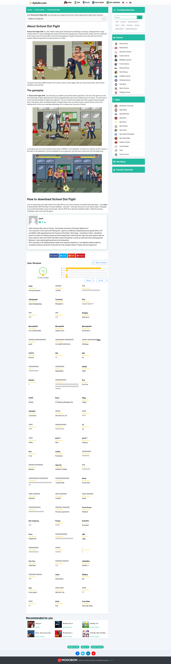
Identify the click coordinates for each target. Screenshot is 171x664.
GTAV (116, 22)
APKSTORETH (119, 29)
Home (30, 10)
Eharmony (130, 25)
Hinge (123, 25)
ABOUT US (85, 647)
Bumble (137, 25)
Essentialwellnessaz (131, 29)
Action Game (40, 10)
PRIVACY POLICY (97, 647)
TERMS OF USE (73, 647)
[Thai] (130, 2)
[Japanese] (127, 2)
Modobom (111, 660)
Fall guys (123, 22)
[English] (123, 2)
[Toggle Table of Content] (103, 19)
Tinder (117, 25)
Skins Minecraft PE (133, 22)
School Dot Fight (53, 10)
